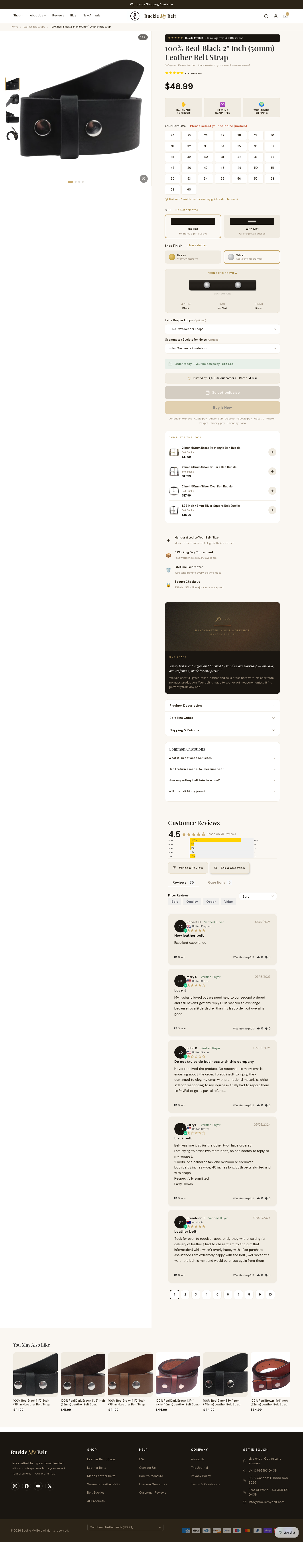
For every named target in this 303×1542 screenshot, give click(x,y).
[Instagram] (15, 1486)
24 (172, 135)
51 (272, 168)
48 (222, 168)
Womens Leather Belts (103, 1484)
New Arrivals (91, 15)
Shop (17, 15)
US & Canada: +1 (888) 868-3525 (269, 1480)
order (211, 902)
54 (206, 179)
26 (206, 135)
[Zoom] (144, 179)
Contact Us (147, 1468)
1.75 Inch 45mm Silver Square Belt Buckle (211, 506)
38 (172, 157)
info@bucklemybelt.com (267, 1502)
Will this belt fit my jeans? (187, 791)
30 (272, 135)
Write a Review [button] (191, 868)
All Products (96, 1501)
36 (256, 146)
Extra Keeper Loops (185, 320)
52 (172, 179)
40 (206, 157)
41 (222, 157)
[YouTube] (38, 1486)
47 (206, 168)
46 (189, 168)
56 (239, 179)
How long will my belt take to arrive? (194, 780)
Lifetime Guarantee (153, 1484)
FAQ (142, 1459)
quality (192, 902)
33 (205, 146)
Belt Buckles (95, 1492)
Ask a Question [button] (232, 868)
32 (189, 146)
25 (189, 135)
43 (256, 157)
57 (256, 179)
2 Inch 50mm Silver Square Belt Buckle (209, 467)
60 (189, 189)
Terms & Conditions (205, 1484)
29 (256, 135)
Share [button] (181, 957)
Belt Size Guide (181, 718)
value (228, 902)
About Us (36, 15)
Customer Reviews (152, 1492)
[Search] (266, 16)
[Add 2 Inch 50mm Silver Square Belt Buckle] (272, 471)
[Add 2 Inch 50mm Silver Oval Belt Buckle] (272, 491)
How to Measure (151, 1476)
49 (239, 168)
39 (189, 157)
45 (172, 168)
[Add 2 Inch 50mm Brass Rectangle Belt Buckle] (272, 452)
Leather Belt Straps (34, 26)
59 (172, 189)
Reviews (58, 15)
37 (272, 146)
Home (15, 26)
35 (239, 146)
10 (270, 1294)
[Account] (276, 16)
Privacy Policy (201, 1476)
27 (222, 135)
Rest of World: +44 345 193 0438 (269, 1492)
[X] (49, 1486)
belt (174, 902)
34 (222, 146)
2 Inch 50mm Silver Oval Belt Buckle (207, 486)
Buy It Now (222, 407)
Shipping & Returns (184, 730)
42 (239, 157)
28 (239, 135)
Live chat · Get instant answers (265, 1461)
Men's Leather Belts (101, 1476)
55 (222, 179)
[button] (260, 957)
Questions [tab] (216, 882)
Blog (73, 15)
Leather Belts (96, 1468)
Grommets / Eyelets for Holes (192, 340)
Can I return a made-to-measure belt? (196, 769)
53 (189, 179)
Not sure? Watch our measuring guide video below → (203, 199)
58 (272, 179)
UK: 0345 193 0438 (263, 1470)
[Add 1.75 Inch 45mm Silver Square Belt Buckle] (272, 510)
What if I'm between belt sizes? (191, 758)
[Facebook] (26, 1486)
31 (172, 146)
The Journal (199, 1468)
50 (256, 168)
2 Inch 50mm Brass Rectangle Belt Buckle (211, 448)
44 (272, 157)
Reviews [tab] (179, 882)
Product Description (185, 705)
